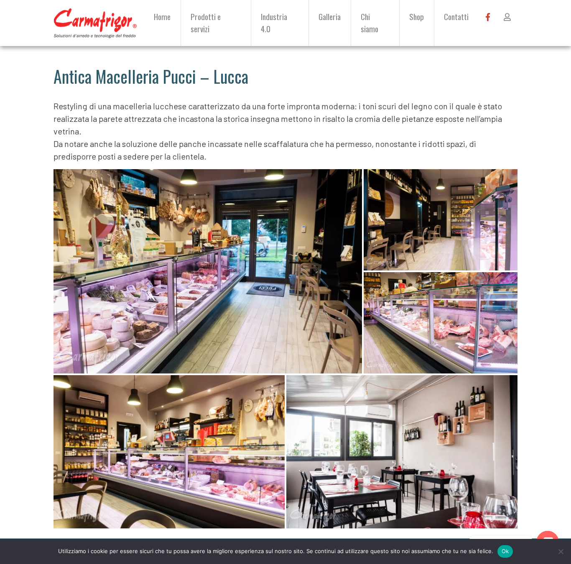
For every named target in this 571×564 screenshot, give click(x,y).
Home (162, 16)
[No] (560, 551)
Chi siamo (369, 22)
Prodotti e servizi (206, 22)
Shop (416, 16)
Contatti (456, 16)
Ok (505, 551)
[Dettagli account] (507, 17)
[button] (208, 271)
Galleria (330, 16)
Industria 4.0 (274, 22)
